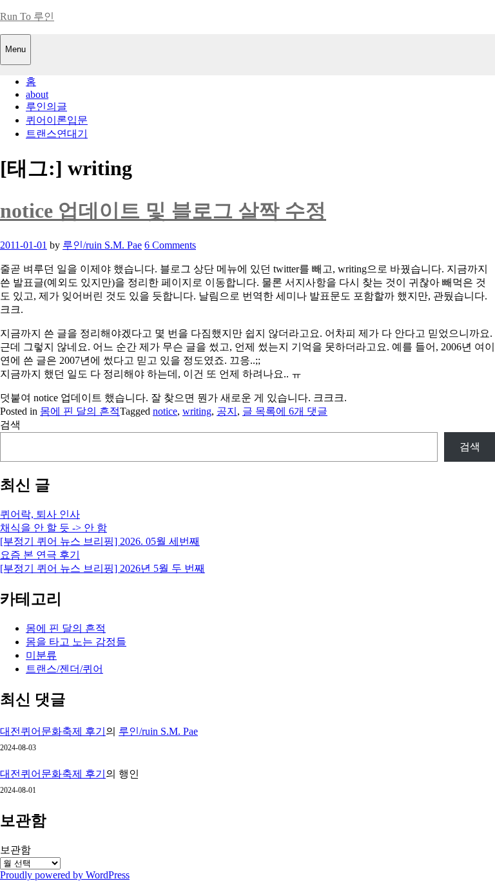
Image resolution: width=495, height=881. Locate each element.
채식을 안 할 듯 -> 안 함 (53, 527)
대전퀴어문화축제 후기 (53, 731)
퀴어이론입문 (57, 120)
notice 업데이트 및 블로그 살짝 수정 (163, 210)
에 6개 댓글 (301, 411)
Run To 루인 (27, 16)
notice (165, 411)
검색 (10, 424)
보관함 (15, 849)
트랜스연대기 (57, 133)
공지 (227, 411)
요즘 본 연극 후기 (40, 554)
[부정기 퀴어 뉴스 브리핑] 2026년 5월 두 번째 (102, 568)
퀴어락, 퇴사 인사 (40, 514)
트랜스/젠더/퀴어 (64, 668)
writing (196, 411)
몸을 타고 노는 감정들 (76, 641)
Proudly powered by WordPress (65, 874)
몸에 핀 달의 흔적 (80, 411)
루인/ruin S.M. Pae (102, 245)
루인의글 (46, 106)
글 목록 (259, 411)
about (37, 94)
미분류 (41, 655)
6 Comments (170, 245)
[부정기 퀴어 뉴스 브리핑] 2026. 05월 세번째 (100, 541)
